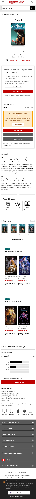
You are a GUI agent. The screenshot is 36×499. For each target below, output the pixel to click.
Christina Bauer (19, 55)
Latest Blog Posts (8, 434)
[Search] (32, 8)
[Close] (34, 481)
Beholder (21, 57)
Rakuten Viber (22, 472)
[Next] (33, 271)
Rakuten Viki (12, 472)
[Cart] (32, 2)
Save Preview (26, 60)
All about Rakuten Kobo (10, 422)
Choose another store (16, 496)
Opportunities (7, 428)
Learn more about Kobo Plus (13, 87)
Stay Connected (8, 440)
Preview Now (13, 60)
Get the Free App (8, 446)
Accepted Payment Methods (12, 453)
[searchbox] (18, 8)
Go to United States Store (20, 493)
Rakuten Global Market (12, 475)
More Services (11, 478)
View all (32, 221)
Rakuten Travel (25, 475)
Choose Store (18, 124)
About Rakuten (22, 478)
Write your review (18, 382)
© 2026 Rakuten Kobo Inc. (10, 465)
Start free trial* (18, 91)
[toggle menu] (3, 2)
